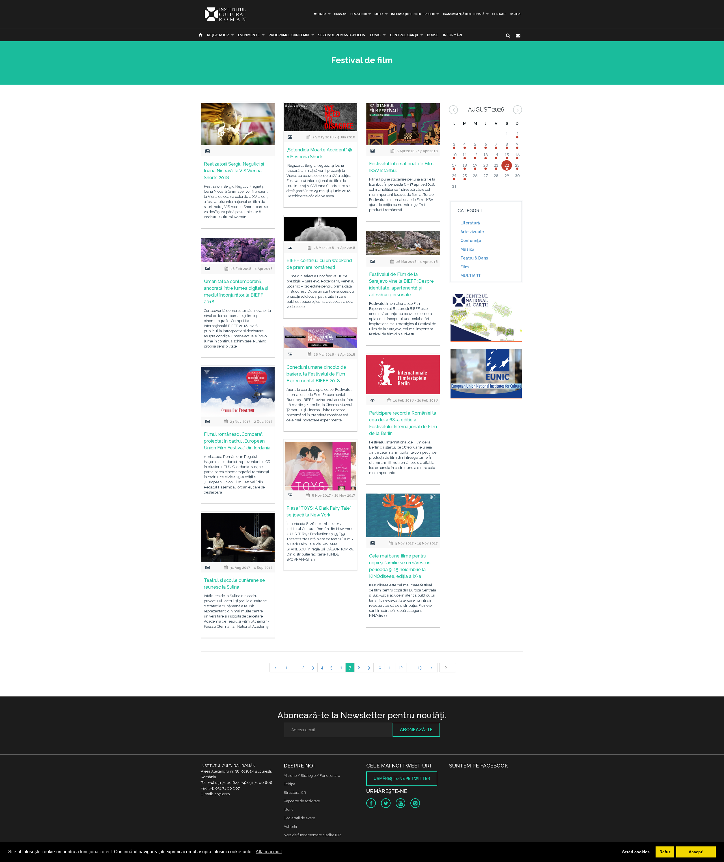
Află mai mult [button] (269, 851)
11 (390, 667)
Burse (432, 35)
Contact (499, 14)
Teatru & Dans (474, 258)
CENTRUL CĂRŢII (404, 35)
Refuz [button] (665, 852)
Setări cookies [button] (636, 852)
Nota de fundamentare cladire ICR (312, 835)
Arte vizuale (472, 232)
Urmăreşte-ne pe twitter (402, 778)
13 (420, 667)
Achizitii (290, 826)
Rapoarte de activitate (302, 801)
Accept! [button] (696, 852)
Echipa (289, 784)
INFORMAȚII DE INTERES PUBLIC (413, 14)
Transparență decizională (463, 14)
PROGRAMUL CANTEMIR (289, 35)
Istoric (289, 809)
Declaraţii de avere (299, 818)
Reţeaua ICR (218, 35)
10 (379, 667)
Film (464, 267)
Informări (452, 35)
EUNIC (375, 35)
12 (401, 667)
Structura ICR (295, 792)
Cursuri (340, 14)
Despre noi (358, 14)
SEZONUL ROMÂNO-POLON (341, 35)
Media (378, 14)
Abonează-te (416, 729)
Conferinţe (470, 240)
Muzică (467, 249)
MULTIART (470, 275)
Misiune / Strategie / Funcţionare (312, 775)
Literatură (470, 223)
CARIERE (515, 14)
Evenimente (249, 35)
